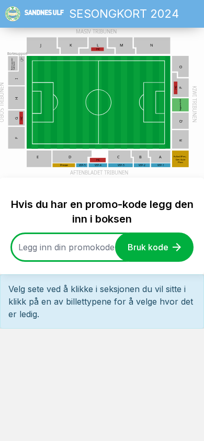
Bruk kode (148, 247)
